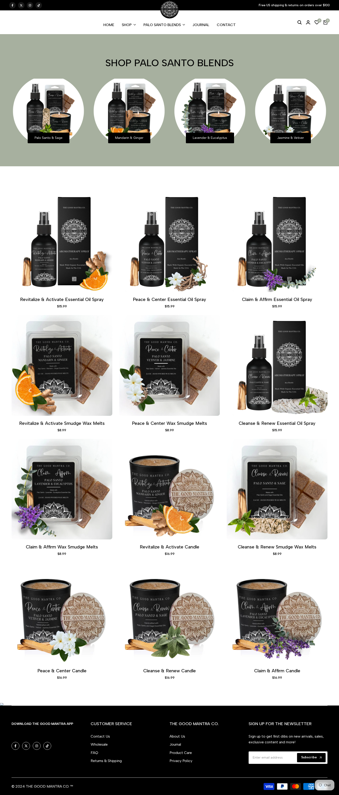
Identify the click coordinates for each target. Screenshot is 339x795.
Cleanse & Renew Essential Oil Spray (277, 423)
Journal (175, 744)
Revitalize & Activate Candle (169, 547)
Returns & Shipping (106, 761)
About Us (177, 736)
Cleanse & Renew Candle (169, 670)
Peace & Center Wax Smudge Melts (169, 423)
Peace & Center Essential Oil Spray (169, 299)
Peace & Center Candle (61, 670)
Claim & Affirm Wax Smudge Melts (62, 547)
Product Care (181, 752)
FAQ (94, 752)
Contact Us (100, 736)
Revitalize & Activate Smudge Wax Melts (62, 423)
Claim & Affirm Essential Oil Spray (277, 299)
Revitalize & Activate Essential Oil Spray (62, 299)
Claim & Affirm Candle (277, 670)
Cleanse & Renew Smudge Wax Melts (277, 547)
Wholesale (99, 744)
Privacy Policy (181, 761)
